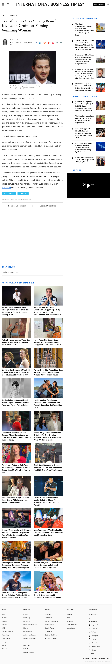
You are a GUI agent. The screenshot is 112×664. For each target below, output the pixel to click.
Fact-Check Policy (51, 638)
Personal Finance (7, 631)
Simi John (15, 40)
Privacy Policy (49, 624)
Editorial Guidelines (48, 206)
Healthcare (26, 621)
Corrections (48, 631)
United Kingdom (72, 624)
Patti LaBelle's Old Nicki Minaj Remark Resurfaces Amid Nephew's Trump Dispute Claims (47, 595)
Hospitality (26, 617)
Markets (4, 621)
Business (5, 624)
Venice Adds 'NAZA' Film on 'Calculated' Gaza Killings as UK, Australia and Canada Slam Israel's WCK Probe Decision (84, 45)
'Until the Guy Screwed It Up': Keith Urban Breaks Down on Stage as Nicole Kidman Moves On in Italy (16, 372)
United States (71, 628)
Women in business (29, 638)
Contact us (48, 617)
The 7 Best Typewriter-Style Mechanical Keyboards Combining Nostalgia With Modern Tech (83, 133)
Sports (4, 645)
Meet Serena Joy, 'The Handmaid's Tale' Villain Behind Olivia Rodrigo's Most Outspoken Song (48, 532)
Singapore (70, 621)
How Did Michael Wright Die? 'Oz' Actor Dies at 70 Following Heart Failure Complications (15, 500)
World (3, 614)
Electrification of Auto (30, 624)
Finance (25, 628)
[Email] (57, 43)
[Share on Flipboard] (49, 43)
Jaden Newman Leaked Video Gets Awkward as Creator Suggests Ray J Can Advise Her (16, 342)
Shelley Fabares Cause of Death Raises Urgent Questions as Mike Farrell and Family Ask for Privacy (15, 402)
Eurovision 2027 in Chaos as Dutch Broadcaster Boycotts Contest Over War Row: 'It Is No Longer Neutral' (84, 59)
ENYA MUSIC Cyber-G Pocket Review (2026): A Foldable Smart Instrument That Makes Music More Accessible (84, 106)
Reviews (4, 649)
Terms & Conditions (51, 621)
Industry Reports (28, 652)
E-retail (25, 614)
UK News (5, 617)
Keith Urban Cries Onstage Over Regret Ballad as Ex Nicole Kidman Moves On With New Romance (16, 595)
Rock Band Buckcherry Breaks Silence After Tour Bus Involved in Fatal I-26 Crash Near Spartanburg (48, 467)
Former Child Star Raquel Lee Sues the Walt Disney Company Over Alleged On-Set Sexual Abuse (48, 372)
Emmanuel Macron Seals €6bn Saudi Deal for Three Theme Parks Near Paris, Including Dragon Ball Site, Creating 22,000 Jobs (84, 73)
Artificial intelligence (29, 635)
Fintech (25, 649)
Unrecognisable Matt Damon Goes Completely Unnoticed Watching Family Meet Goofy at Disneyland (16, 565)
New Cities (26, 645)
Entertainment (6, 638)
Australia (69, 614)
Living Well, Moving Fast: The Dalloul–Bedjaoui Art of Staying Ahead (84, 160)
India (68, 617)
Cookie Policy (49, 628)
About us (48, 614)
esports (25, 642)
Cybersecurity (27, 631)
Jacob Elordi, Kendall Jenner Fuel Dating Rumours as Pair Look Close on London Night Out (48, 565)
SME (3, 628)
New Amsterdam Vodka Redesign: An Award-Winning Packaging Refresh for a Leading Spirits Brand (83, 147)
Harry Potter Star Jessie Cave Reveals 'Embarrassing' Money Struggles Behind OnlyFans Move (48, 342)
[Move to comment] (61, 43)
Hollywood (6, 188)
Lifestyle (4, 642)
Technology (5, 635)
